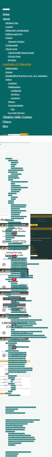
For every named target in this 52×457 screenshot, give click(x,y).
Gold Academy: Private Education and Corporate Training (19, 138)
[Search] (10, 9)
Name (1, 379)
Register (32, 234)
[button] (3, 131)
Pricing (32, 251)
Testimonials (33, 253)
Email (1, 382)
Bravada (38, 258)
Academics (33, 249)
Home (31, 245)
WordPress (44, 258)
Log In (32, 232)
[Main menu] (0, 144)
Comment (2, 376)
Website (2, 385)
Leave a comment (4, 215)
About (31, 247)
